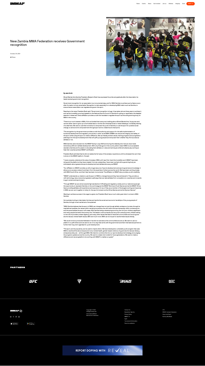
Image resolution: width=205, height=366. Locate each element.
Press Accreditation (130, 323)
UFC (164, 309)
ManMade (169, 316)
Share (13, 57)
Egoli (126, 318)
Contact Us (127, 309)
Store (187, 3)
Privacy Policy (128, 314)
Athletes (175, 3)
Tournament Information (131, 321)
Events (148, 3)
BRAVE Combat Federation (170, 312)
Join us (168, 3)
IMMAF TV (194, 3)
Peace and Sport (167, 314)
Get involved (161, 3)
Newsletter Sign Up (130, 312)
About (153, 3)
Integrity (182, 3)
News (142, 3)
